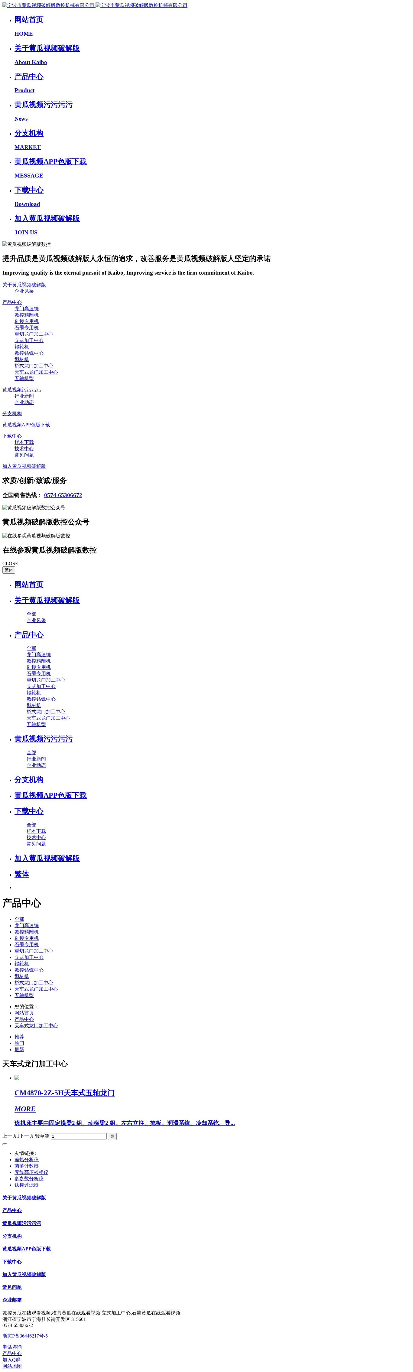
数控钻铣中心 (29, 970)
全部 (31, 614)
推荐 (19, 1036)
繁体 (9, 570)
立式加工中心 (29, 957)
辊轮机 (22, 963)
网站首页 (29, 584)
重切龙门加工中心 (34, 950)
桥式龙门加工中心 (34, 982)
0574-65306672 (63, 495)
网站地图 (12, 1366)
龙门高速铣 (27, 925)
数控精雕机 (27, 931)
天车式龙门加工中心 (36, 989)
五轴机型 (24, 995)
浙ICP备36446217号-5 (25, 1335)
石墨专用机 (27, 944)
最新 (19, 1049)
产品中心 (24, 1019)
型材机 (22, 976)
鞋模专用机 (27, 938)
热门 (19, 1043)
